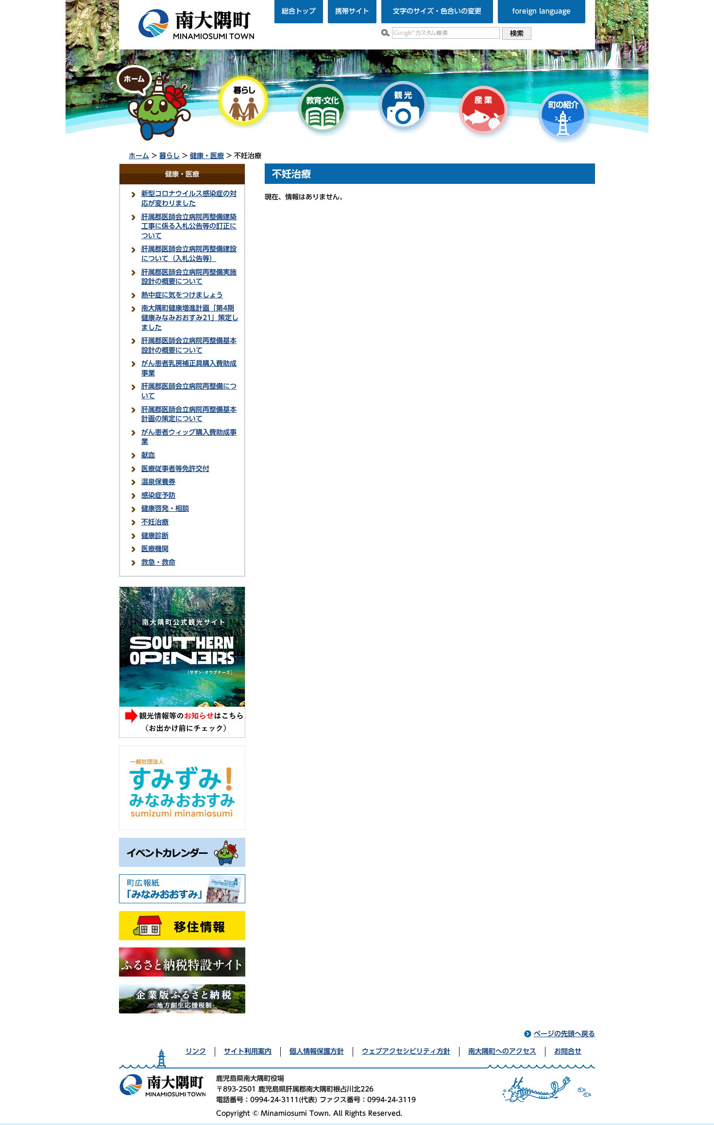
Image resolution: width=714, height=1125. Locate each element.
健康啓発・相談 (165, 508)
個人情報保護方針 (316, 1051)
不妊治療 (155, 522)
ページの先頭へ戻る (564, 1033)
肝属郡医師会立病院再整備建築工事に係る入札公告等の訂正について (189, 226)
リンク (196, 1051)
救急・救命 (158, 562)
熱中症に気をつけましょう (182, 295)
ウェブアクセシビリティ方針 (406, 1051)
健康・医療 (207, 155)
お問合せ (567, 1051)
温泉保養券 (158, 481)
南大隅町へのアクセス (502, 1051)
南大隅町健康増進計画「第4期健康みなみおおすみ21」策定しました (189, 317)
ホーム (139, 155)
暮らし (169, 155)
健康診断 (155, 535)
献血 (148, 455)
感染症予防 (158, 495)
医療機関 (155, 548)
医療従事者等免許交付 (175, 468)
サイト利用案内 (248, 1051)
